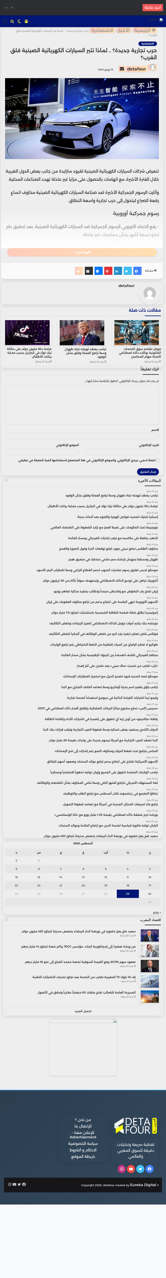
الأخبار (124, 30)
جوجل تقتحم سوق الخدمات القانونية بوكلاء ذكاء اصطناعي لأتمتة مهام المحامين (140, 352)
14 (61, 877)
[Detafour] (155, 21)
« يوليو (157, 912)
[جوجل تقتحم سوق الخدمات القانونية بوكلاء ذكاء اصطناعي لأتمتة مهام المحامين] (136, 332)
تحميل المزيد (83, 1011)
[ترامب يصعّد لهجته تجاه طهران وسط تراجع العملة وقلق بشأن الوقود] (82, 332)
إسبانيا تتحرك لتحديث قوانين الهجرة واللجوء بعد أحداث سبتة (83, 7)
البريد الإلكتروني (149, 445)
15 (38, 877)
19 (105, 885)
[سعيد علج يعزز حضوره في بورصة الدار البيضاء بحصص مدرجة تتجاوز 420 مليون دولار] (150, 935)
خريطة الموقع (83, 1156)
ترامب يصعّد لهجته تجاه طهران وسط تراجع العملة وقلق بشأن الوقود (85, 353)
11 (128, 877)
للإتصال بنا (83, 1126)
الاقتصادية (102, 30)
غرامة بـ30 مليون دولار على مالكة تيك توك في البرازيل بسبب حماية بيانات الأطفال (29, 352)
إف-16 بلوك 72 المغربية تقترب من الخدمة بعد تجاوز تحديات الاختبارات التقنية (84, 977)
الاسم (155, 429)
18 (128, 885)
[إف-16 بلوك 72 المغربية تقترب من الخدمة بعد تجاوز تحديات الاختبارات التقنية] (150, 981)
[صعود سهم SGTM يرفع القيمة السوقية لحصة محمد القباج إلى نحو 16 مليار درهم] (150, 966)
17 (150, 885)
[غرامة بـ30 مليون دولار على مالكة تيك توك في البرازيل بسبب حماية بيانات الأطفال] (27, 332)
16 (16, 877)
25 (127, 893)
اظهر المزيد (83, 252)
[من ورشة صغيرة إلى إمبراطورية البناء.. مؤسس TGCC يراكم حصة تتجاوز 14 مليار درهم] (150, 950)
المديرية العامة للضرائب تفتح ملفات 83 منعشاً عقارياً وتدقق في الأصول (86, 992)
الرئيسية (143, 30)
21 (61, 885)
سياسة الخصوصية (83, 1143)
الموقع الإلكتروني (67, 445)
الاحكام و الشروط (83, 1150)
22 (38, 885)
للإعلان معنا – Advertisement (83, 1134)
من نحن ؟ (83, 1120)
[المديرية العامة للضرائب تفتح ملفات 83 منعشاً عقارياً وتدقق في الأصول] (150, 996)
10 (149, 877)
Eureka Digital (143, 1185)
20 (83, 885)
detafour (136, 68)
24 (149, 893)
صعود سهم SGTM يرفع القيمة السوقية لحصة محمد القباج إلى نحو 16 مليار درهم (80, 962)
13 (83, 877)
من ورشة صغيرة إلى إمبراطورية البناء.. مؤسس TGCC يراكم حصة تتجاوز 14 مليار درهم (78, 946)
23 (16, 885)
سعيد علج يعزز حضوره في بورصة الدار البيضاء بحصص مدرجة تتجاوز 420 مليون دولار (79, 931)
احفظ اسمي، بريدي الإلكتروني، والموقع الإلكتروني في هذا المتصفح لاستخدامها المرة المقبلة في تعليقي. (86, 460)
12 (105, 877)
